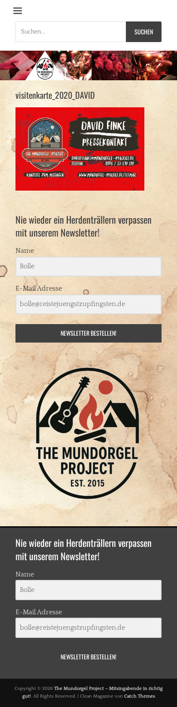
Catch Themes (139, 696)
